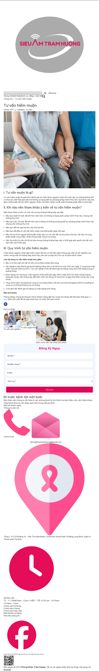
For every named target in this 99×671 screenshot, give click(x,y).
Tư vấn (29, 109)
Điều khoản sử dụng (12, 613)
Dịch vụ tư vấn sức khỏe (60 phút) (51, 342)
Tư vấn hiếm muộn (23, 99)
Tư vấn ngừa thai (28, 327)
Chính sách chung (12, 608)
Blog (32, 96)
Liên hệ (38, 96)
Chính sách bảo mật (13, 611)
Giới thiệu (17, 96)
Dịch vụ (24, 96)
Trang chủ (8, 96)
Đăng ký (49, 389)
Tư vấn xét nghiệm (12, 329)
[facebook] (5, 304)
